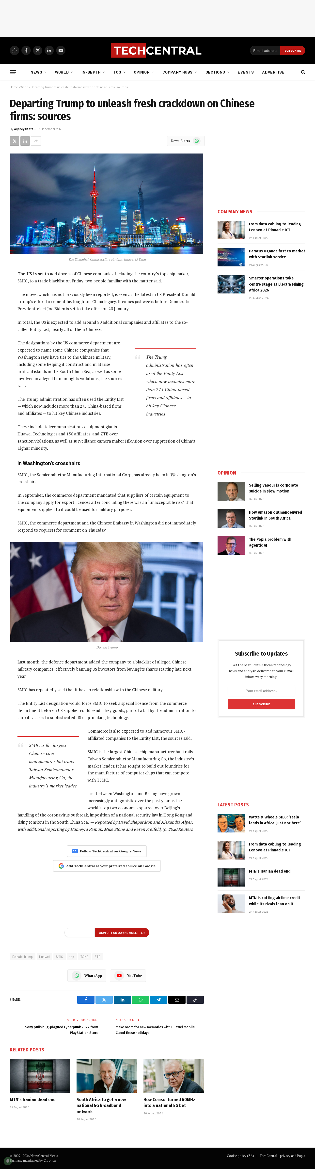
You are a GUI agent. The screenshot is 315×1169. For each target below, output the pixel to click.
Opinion (142, 72)
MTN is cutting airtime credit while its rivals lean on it (274, 900)
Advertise (273, 72)
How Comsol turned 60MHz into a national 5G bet (169, 1102)
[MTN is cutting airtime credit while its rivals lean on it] (231, 903)
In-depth (91, 72)
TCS (117, 72)
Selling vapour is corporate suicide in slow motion (273, 488)
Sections (215, 72)
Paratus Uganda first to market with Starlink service (277, 254)
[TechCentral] (157, 50)
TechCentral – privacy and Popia (282, 1156)
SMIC (59, 957)
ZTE (97, 957)
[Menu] (13, 72)
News (36, 72)
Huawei (44, 957)
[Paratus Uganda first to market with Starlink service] (231, 257)
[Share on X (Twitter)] (14, 141)
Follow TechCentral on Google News (111, 851)
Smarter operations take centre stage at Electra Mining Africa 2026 (276, 284)
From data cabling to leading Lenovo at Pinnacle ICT (275, 226)
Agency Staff (23, 129)
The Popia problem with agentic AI (270, 542)
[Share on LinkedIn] (25, 141)
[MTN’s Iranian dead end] (40, 1076)
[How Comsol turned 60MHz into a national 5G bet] (173, 1076)
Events (246, 72)
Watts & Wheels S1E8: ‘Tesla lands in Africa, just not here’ (275, 820)
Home (14, 87)
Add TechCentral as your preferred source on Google (111, 865)
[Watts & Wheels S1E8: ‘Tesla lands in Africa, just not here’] (231, 823)
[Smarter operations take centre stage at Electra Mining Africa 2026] (231, 284)
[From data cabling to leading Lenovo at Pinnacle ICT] (231, 230)
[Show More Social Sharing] (36, 141)
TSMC (84, 957)
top (71, 957)
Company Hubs (177, 72)
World (62, 72)
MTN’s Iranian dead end (33, 1099)
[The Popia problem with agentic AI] (231, 545)
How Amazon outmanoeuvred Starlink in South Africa (275, 515)
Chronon (50, 1160)
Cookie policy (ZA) (240, 1156)
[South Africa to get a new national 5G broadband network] (107, 1076)
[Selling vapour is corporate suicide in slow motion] (231, 491)
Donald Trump (22, 957)
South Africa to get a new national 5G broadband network (101, 1105)
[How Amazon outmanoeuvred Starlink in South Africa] (231, 518)
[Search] (302, 72)
